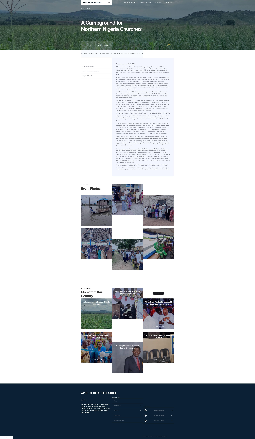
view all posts (158, 293)
